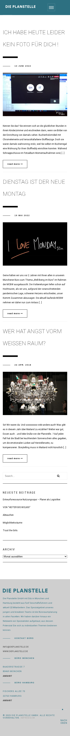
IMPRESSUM (28, 718)
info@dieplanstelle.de (16, 647)
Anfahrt (7, 676)
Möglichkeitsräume (12, 522)
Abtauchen (8, 515)
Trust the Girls (10, 530)
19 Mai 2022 (22, 215)
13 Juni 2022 (23, 66)
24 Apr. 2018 (23, 365)
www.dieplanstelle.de (15, 651)
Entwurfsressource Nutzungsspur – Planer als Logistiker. (32, 499)
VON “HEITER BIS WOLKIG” (16, 507)
